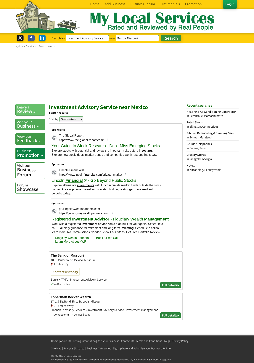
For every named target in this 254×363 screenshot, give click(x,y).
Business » (28, 124)
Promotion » (30, 153)
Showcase (27, 187)
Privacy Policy (180, 341)
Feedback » (29, 139)
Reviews (68, 348)
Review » (26, 109)
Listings (80, 348)
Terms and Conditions (149, 341)
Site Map (56, 348)
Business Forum (26, 170)
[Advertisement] (127, 76)
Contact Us (127, 341)
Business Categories (99, 348)
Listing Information (84, 341)
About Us (65, 341)
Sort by (53, 119)
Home (54, 341)
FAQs (167, 341)
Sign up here (120, 348)
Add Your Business (108, 341)
